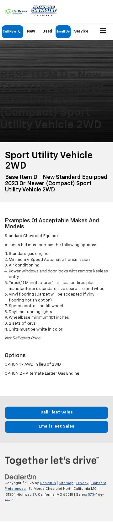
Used (47, 31)
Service (81, 31)
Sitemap (66, 483)
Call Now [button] (11, 31)
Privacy (82, 483)
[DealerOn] (21, 477)
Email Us (63, 31)
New (31, 31)
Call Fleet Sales (56, 412)
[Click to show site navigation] (103, 31)
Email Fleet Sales (56, 426)
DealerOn (48, 483)
